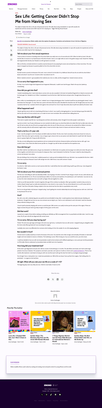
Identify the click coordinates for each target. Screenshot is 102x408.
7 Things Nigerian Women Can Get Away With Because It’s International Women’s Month (61, 338)
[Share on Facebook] (11, 46)
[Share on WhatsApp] (11, 59)
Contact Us (49, 400)
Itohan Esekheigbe (27, 31)
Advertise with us (42, 400)
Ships (16, 13)
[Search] (90, 4)
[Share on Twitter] (11, 50)
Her (53, 333)
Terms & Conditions (64, 400)
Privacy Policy (55, 400)
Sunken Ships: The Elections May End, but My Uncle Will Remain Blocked (39, 337)
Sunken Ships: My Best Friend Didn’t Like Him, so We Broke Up (83, 337)
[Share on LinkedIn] (11, 55)
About (35, 400)
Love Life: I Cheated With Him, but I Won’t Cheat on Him (17, 337)
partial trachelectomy (79, 250)
